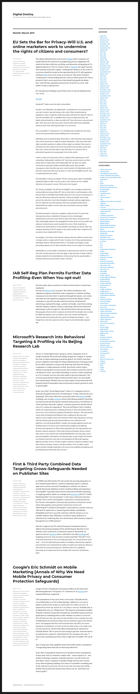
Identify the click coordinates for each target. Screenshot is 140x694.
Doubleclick (21, 609)
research (81, 396)
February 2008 (104, 110)
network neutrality (106, 299)
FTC (14, 71)
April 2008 (103, 106)
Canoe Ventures (105, 197)
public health (104, 329)
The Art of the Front (106, 347)
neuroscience (104, 303)
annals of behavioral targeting (109, 175)
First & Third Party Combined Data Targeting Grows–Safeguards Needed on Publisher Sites (50, 469)
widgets (102, 361)
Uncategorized (24, 643)
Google (26, 298)
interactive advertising (20, 376)
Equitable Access (105, 237)
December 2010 (105, 44)
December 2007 (105, 114)
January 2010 (104, 64)
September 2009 (105, 72)
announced (75, 494)
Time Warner (104, 349)
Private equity (104, 327)
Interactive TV (104, 269)
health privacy (104, 255)
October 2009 (104, 70)
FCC (101, 243)
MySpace (103, 297)
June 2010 (103, 54)
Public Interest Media (107, 331)
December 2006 (105, 138)
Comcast (103, 207)
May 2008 (103, 104)
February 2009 (104, 86)
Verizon (102, 355)
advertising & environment (108, 173)
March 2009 (104, 84)
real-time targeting (19, 641)
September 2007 (105, 120)
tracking (82, 534)
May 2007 (103, 128)
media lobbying (105, 279)
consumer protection (19, 65)
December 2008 (105, 90)
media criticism (105, 275)
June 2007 (103, 126)
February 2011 (104, 40)
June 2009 (103, 78)
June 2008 (103, 102)
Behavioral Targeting (19, 360)
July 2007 (103, 124)
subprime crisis (105, 345)
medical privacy (18, 623)
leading (69, 59)
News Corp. (103, 307)
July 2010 (103, 52)
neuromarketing (105, 301)
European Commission (20, 69)
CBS (101, 199)
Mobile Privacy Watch (19, 627)
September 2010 (105, 48)
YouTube (25, 645)
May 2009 (103, 80)
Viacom (102, 357)
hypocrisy (16, 299)
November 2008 (105, 92)
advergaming (104, 171)
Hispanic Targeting (23, 617)
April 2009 (103, 82)
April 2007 (103, 130)
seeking (57, 399)
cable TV (103, 195)
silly (45, 75)
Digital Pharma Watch (107, 227)
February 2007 (104, 134)
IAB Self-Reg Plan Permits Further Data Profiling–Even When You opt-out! (52, 275)
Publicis (102, 335)
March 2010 (103, 60)
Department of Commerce (21, 67)
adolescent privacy (19, 356)
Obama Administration (20, 384)
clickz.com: (49, 291)
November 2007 (105, 116)
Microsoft (16, 380)
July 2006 (103, 148)
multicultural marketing (20, 629)
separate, (74, 67)
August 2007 (104, 122)
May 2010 (103, 56)
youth (22, 392)
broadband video (105, 193)
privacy (22, 73)
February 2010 (104, 62)
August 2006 (104, 146)
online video (24, 639)
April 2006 (103, 154)
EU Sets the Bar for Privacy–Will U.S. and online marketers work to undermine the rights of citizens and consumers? (52, 47)
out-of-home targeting (107, 323)
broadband (16, 296)
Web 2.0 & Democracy (20, 515)
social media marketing (107, 341)
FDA (14, 613)
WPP (19, 645)
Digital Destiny (23, 14)
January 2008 (104, 112)
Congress (22, 63)
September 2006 (105, 144)
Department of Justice (107, 219)
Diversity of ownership (107, 231)
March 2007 (104, 132)
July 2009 (103, 76)
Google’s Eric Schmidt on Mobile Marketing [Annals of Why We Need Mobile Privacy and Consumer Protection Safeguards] (48, 574)
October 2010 (104, 46)
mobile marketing (106, 289)
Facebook (16, 372)
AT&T (102, 183)
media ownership (105, 283)
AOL (101, 181)
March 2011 (103, 38)
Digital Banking (105, 221)
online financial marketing (108, 313)
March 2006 (104, 156)
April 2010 (103, 58)
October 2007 (104, 118)
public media (104, 333)
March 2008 (104, 108)
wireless (15, 645)
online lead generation (107, 317)
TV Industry (104, 351)
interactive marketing (19, 378)
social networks (105, 343)
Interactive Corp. (105, 265)
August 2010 (104, 50)
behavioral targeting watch (21, 362)
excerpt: (39, 99)
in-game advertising (106, 261)
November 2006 (105, 140)
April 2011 (103, 36)
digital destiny (104, 223)
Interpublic (103, 271)
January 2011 (104, 42)
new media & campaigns (108, 305)
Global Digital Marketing (108, 249)
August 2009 (104, 74)
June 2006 (103, 150)
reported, (81, 591)
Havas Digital (104, 253)
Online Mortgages (106, 319)
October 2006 (104, 142)
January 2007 (104, 136)
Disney (102, 229)
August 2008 (104, 98)
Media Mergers (105, 281)
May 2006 (103, 152)
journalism (103, 273)
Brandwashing (104, 189)
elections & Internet (106, 235)
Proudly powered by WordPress (34, 685)
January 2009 (104, 88)
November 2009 (105, 68)
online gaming (104, 315)
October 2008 (104, 94)
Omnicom (53, 534)
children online (25, 491)
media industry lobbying (108, 277)
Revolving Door (105, 339)
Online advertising (18, 386)
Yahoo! (102, 367)
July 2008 (103, 100)
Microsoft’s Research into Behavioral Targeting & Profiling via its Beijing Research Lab (49, 342)
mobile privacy (24, 382)
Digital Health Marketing (20, 368)
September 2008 (105, 96)
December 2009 (105, 66)
